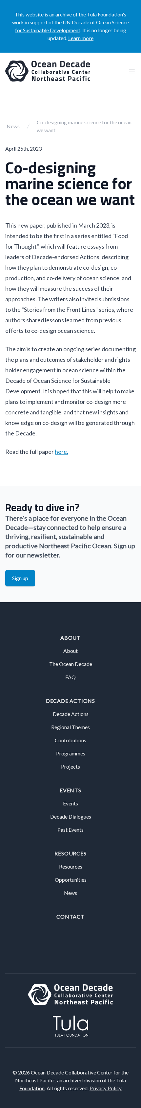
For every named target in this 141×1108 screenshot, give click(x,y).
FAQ (70, 677)
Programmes (70, 753)
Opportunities (71, 879)
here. (61, 451)
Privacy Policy (106, 1088)
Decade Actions (70, 701)
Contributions (70, 740)
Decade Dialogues (70, 816)
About (70, 637)
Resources (70, 853)
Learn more (80, 38)
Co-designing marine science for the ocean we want (84, 126)
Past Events (70, 829)
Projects (70, 766)
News (13, 126)
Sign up (20, 578)
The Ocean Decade (70, 664)
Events (70, 790)
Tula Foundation (105, 14)
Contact (70, 916)
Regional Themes (70, 727)
